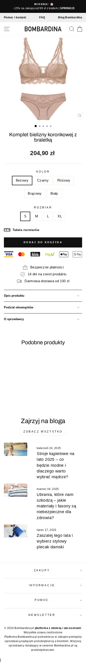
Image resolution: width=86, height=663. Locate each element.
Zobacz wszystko (43, 431)
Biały (54, 193)
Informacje (42, 585)
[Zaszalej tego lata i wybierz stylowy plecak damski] (15, 531)
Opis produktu (14, 295)
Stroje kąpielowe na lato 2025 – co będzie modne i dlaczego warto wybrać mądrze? (55, 465)
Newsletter (41, 614)
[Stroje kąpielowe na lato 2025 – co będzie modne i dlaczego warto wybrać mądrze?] (15, 449)
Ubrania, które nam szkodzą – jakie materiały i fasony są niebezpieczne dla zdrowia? (56, 506)
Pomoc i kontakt (15, 17)
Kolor (43, 171)
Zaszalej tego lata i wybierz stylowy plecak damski (55, 541)
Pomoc (42, 599)
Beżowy (22, 180)
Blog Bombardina (70, 17)
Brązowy (35, 193)
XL (60, 216)
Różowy (63, 180)
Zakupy (42, 570)
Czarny (43, 180)
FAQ (42, 17)
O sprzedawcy (14, 319)
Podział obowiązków (18, 307)
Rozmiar (43, 207)
